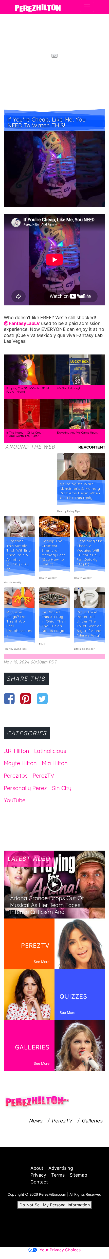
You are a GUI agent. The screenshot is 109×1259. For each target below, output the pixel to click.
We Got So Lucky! (68, 388)
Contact (39, 1181)
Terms (58, 1175)
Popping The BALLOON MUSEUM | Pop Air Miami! (28, 390)
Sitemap (78, 1175)
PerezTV (43, 775)
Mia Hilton (55, 763)
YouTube (14, 800)
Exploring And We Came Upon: (77, 432)
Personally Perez (25, 788)
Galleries (92, 1121)
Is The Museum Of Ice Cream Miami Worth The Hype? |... (25, 434)
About (36, 1168)
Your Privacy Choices (60, 1249)
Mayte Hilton (20, 763)
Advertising (60, 1168)
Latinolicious (50, 750)
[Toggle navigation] (87, 7)
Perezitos (16, 775)
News (36, 1121)
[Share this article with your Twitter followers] (42, 698)
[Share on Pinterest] (25, 698)
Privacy (38, 1175)
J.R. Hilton (16, 750)
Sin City (61, 788)
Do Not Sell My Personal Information (55, 1204)
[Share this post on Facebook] (9, 698)
